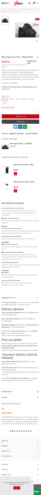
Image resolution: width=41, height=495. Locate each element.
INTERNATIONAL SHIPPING (11, 262)
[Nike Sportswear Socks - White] (7, 187)
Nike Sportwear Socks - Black (24, 165)
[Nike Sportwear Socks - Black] (7, 170)
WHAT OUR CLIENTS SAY (11, 404)
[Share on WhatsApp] (25, 127)
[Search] (29, 3)
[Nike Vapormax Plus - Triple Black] (37, 57)
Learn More (5, 242)
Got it (17, 488)
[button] (10, 431)
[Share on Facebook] (20, 127)
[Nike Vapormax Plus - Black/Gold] (36, 41)
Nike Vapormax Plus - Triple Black (21, 144)
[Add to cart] (15, 174)
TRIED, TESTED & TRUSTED (11, 218)
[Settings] (37, 3)
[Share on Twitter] (15, 127)
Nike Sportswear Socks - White (24, 182)
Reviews (4, 226)
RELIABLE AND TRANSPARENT (12, 236)
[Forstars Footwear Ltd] (18, 3)
